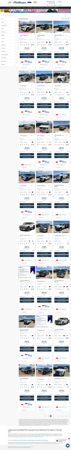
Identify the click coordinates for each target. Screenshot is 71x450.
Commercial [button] (29, 7)
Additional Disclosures (31, 446)
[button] (34, 27)
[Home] (8, 8)
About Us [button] (56, 7)
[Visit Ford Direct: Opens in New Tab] (29, 447)
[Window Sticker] (33, 44)
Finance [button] (35, 7)
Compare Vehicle (24, 67)
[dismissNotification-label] (69, 438)
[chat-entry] (68, 445)
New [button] (10, 7)
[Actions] (33, 36)
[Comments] (32, 44)
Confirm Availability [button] (27, 54)
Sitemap (18, 446)
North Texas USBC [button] (49, 7)
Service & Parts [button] (41, 7)
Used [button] (14, 7)
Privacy (20, 446)
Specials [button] (24, 7)
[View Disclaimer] (28, 45)
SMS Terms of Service (24, 446)
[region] (27, 51)
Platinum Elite (18, 7)
